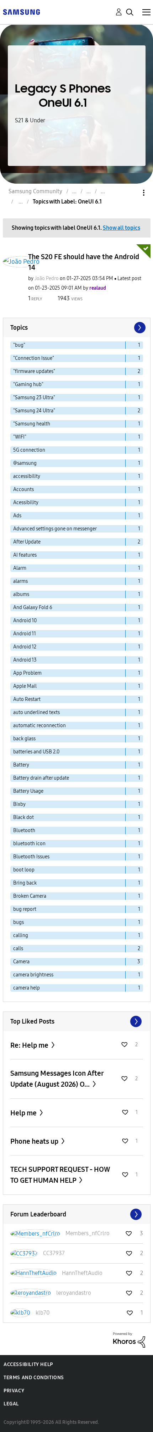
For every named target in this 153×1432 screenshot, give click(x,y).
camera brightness (33, 975)
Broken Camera (29, 896)
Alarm (19, 568)
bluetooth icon (29, 844)
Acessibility (25, 503)
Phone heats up (35, 1141)
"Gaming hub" (28, 384)
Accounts (23, 489)
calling (20, 935)
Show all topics (121, 227)
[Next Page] (139, 327)
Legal (11, 1404)
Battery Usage (28, 791)
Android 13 (25, 660)
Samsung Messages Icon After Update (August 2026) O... (57, 1078)
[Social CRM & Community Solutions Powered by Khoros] (129, 1339)
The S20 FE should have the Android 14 (83, 262)
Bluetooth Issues (31, 857)
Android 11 (24, 634)
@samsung (25, 463)
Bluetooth (24, 831)
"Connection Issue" (33, 358)
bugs (18, 922)
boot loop (24, 870)
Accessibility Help (28, 1364)
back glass (24, 739)
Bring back (25, 883)
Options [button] (131, 192)
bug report (24, 909)
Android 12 (24, 647)
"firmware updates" (34, 371)
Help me (24, 1113)
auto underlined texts (36, 712)
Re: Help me (30, 1045)
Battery (21, 765)
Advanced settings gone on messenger (55, 529)
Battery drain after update (41, 778)
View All (76, 1021)
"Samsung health (31, 424)
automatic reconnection (39, 726)
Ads (17, 516)
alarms (20, 581)
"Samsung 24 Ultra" (34, 411)
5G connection (29, 450)
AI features (25, 555)
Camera (21, 962)
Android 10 (25, 621)
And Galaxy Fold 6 (32, 607)
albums (21, 594)
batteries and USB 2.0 (36, 752)
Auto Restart (27, 699)
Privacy (14, 1391)
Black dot (23, 817)
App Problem (27, 673)
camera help (26, 988)
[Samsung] (21, 11)
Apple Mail (25, 686)
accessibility (26, 476)
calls (18, 949)
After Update (27, 542)
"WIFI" (19, 437)
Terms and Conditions (34, 1378)
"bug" (19, 345)
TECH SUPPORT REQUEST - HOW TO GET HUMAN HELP (60, 1175)
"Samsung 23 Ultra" (34, 398)
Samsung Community (35, 191)
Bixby (19, 804)
